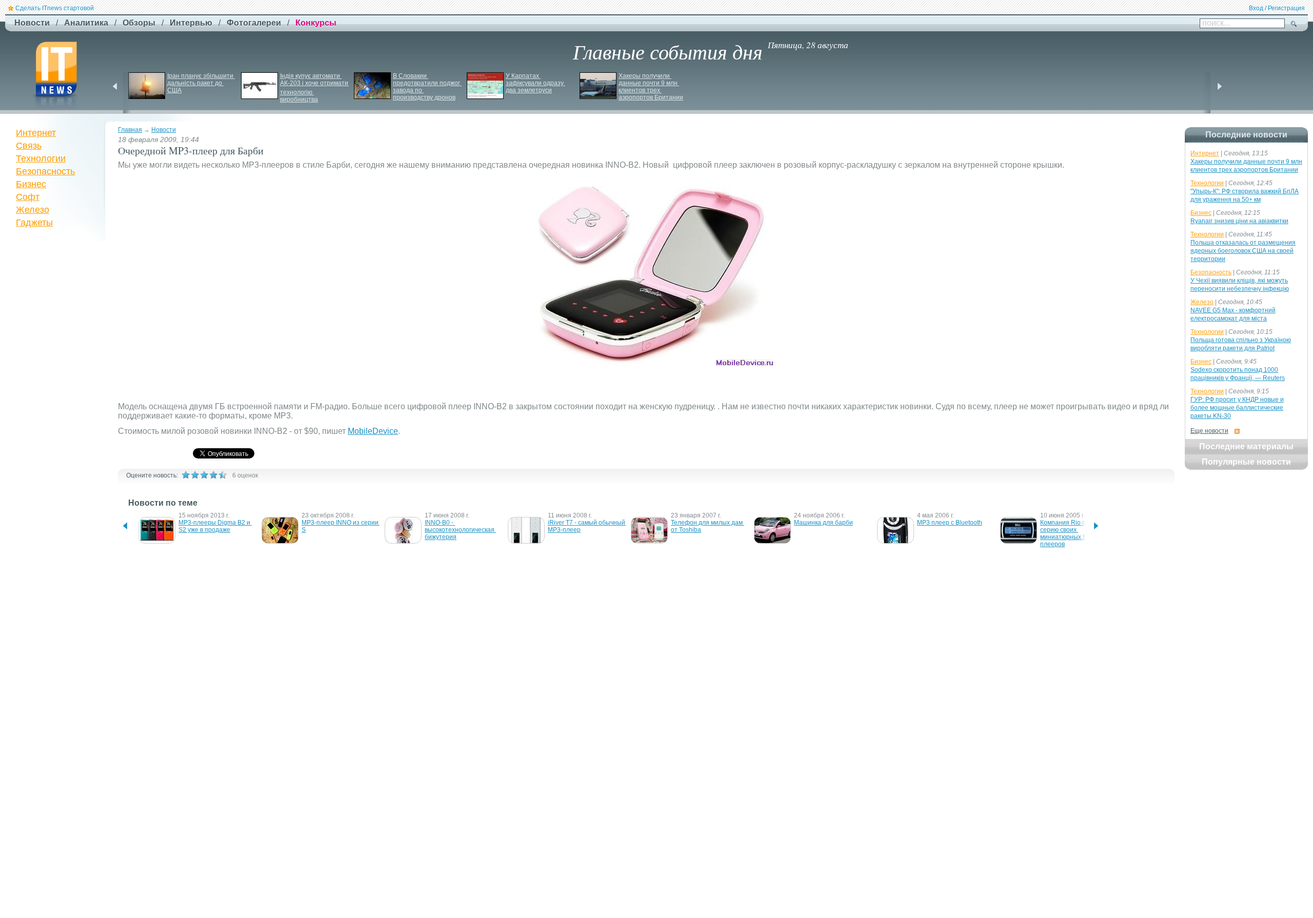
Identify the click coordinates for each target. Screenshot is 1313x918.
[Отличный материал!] (222, 475)
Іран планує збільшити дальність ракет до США (201, 83)
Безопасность (45, 171)
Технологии (41, 158)
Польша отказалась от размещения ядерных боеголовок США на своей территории (1243, 251)
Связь (29, 146)
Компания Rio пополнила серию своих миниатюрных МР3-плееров (1078, 533)
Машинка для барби (823, 522)
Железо (32, 210)
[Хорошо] (213, 475)
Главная (130, 129)
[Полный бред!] (185, 475)
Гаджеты (34, 222)
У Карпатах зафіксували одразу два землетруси (535, 83)
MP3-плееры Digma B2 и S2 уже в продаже (215, 526)
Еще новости (1209, 430)
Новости (163, 129)
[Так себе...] (204, 475)
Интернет (36, 133)
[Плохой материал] (195, 475)
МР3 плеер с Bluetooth (949, 522)
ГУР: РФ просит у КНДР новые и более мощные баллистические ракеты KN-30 (1237, 408)
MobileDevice (373, 431)
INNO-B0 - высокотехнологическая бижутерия (460, 530)
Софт (27, 197)
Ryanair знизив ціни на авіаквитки (1239, 221)
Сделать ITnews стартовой (54, 8)
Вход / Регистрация (1277, 8)
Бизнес (31, 184)
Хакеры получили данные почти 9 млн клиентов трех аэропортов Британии (651, 86)
